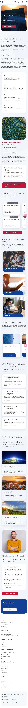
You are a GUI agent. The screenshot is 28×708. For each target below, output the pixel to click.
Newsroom (3, 642)
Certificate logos (4, 670)
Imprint (2, 679)
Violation (2, 658)
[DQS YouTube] (17, 702)
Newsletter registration (5, 646)
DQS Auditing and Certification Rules (7, 652)
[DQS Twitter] (3, 702)
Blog (2, 644)
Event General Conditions (5, 685)
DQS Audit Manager (4, 666)
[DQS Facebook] (7, 702)
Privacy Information (4, 681)
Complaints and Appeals (5, 656)
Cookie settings (4, 686)
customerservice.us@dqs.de (6, 631)
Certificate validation (4, 672)
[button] (19, 2)
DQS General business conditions (7, 683)
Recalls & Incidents (4, 654)
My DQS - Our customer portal (6, 664)
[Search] (15, 2)
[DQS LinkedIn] (12, 702)
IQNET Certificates (4, 668)
